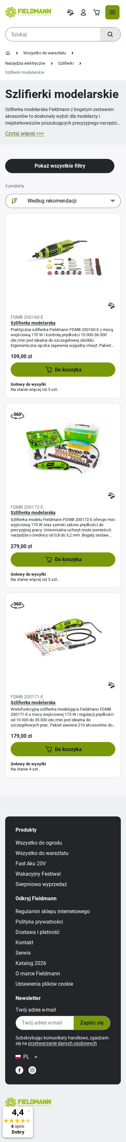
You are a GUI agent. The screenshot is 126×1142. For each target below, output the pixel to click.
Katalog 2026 (31, 963)
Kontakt (24, 942)
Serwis (23, 953)
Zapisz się (92, 1023)
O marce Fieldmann (38, 973)
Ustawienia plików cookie (44, 984)
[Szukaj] (110, 34)
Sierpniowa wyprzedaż (41, 884)
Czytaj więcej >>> (24, 133)
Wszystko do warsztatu (44, 52)
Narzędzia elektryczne (25, 63)
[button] (63, 369)
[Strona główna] (7, 53)
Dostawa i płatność (37, 932)
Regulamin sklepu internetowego (53, 911)
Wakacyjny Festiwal (38, 874)
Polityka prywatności (39, 922)
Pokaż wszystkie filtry (60, 166)
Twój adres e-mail (36, 1010)
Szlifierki (66, 63)
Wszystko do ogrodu (39, 843)
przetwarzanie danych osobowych (62, 1043)
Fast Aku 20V (31, 863)
